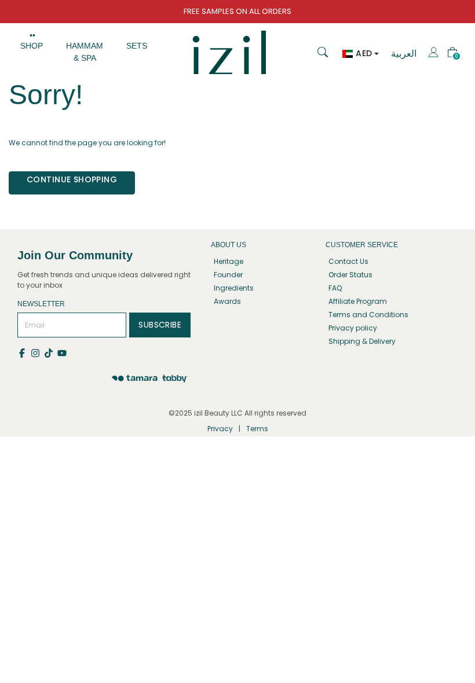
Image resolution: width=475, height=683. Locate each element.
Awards (227, 301)
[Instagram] (37, 352)
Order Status (350, 275)
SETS (136, 45)
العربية (403, 53)
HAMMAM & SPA (84, 52)
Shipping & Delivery (362, 341)
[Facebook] (24, 352)
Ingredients (234, 288)
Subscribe (159, 325)
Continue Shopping (72, 179)
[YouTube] (62, 352)
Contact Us (348, 261)
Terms (257, 429)
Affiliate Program (357, 301)
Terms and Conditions (368, 315)
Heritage (228, 261)
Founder (228, 275)
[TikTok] (50, 352)
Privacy (220, 429)
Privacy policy (352, 328)
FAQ (335, 288)
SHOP (31, 45)
